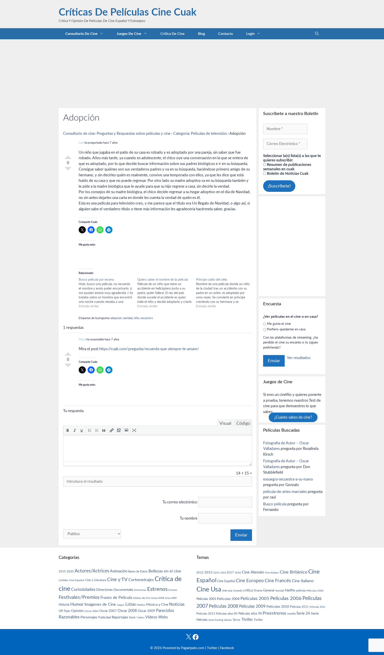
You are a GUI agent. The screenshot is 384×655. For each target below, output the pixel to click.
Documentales (123, 589)
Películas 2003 (206, 599)
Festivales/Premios (79, 597)
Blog (201, 34)
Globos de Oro (141, 598)
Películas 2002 (315, 591)
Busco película (274, 504)
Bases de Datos (138, 571)
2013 (208, 572)
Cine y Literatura (95, 580)
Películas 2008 (223, 606)
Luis (81, 142)
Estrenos (157, 589)
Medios (141, 605)
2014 (223, 573)
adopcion (116, 318)
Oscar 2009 (146, 611)
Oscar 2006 (91, 611)
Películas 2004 (228, 599)
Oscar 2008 (127, 611)
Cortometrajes (141, 580)
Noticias (176, 604)
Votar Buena (68, 155)
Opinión (77, 611)
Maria (82, 339)
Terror (236, 620)
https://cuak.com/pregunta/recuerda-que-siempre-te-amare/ (149, 349)
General (268, 590)
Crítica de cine (172, 34)
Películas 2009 (252, 606)
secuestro (146, 318)
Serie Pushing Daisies (220, 620)
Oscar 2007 (108, 611)
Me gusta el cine (279, 324)
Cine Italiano (303, 581)
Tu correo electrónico (179, 502)
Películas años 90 (250, 613)
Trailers (140, 617)
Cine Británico (293, 572)
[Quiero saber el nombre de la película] (166, 293)
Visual (225, 423)
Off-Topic (64, 611)
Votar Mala (68, 170)
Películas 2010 (277, 606)
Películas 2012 (317, 607)
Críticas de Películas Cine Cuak (127, 13)
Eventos (172, 590)
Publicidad (104, 617)
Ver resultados (298, 358)
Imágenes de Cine (100, 604)
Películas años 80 (227, 613)
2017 (230, 572)
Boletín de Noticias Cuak (287, 173)
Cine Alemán (253, 572)
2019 (62, 571)
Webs (163, 617)
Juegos (120, 605)
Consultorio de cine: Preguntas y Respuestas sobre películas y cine (116, 133)
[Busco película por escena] (108, 293)
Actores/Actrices (92, 571)
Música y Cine (157, 604)
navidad (127, 318)
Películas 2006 (286, 598)
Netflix (290, 590)
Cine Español (76, 580)
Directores (104, 589)
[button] (67, 430)
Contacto (225, 34)
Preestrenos (274, 613)
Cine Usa (208, 589)
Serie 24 (303, 613)
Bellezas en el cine (164, 571)
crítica (248, 590)
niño (136, 318)
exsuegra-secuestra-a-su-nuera (288, 479)
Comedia (237, 591)
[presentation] (67, 430)
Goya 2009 (171, 598)
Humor (77, 604)
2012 (200, 572)
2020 (70, 571)
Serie (132, 617)
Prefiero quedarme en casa (286, 329)
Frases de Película (116, 597)
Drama (258, 590)
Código (243, 423)
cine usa (227, 590)
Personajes (88, 617)
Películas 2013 (205, 613)
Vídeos (151, 617)
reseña (291, 613)
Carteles (63, 580)
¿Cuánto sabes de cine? (293, 417)
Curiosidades (83, 590)
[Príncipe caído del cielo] (225, 293)
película (301, 590)
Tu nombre (188, 518)
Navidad (279, 591)
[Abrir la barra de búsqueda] (316, 33)
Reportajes (120, 617)
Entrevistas (140, 590)
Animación (118, 571)
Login (250, 34)
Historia (64, 604)
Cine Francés (278, 580)
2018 (238, 572)
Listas (130, 604)
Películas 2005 (254, 598)
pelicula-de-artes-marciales (285, 492)
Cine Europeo (250, 580)
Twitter (212, 648)
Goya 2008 (157, 598)
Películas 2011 (299, 606)
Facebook (227, 648)
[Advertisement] (192, 73)
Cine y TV (117, 579)
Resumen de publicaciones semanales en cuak (287, 167)
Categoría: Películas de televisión (200, 133)
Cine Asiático (272, 573)
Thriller (247, 619)
